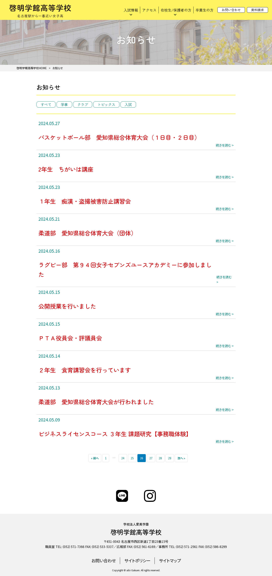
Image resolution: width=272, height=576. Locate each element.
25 (132, 458)
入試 (128, 104)
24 (122, 458)
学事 (64, 104)
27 (151, 458)
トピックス (106, 104)
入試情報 (131, 10)
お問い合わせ (231, 9)
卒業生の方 (204, 10)
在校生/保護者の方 (176, 10)
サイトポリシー (137, 560)
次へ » (181, 458)
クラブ (82, 104)
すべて (46, 104)
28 (160, 458)
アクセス (149, 10)
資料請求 (257, 9)
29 (169, 458)
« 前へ (95, 458)
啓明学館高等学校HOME (32, 68)
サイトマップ (170, 560)
